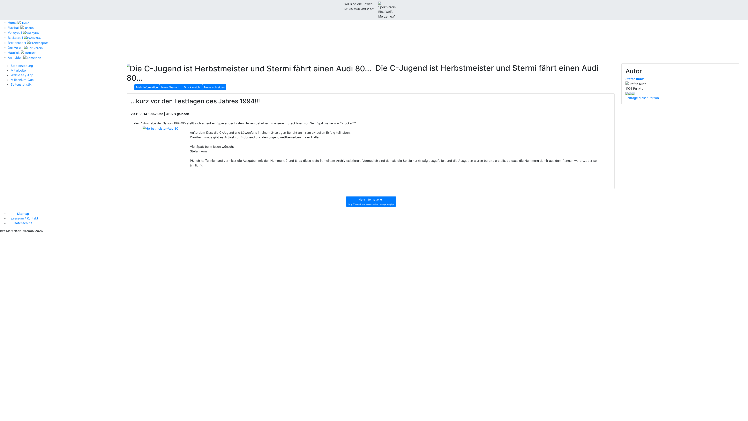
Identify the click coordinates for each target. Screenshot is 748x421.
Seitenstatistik (21, 84)
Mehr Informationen (371, 202)
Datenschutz (23, 223)
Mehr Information (147, 87)
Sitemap (23, 214)
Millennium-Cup (22, 80)
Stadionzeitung (22, 66)
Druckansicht (192, 87)
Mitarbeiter (19, 70)
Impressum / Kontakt (23, 218)
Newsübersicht (170, 87)
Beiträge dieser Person (642, 98)
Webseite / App (22, 75)
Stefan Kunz (634, 79)
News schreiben (214, 87)
